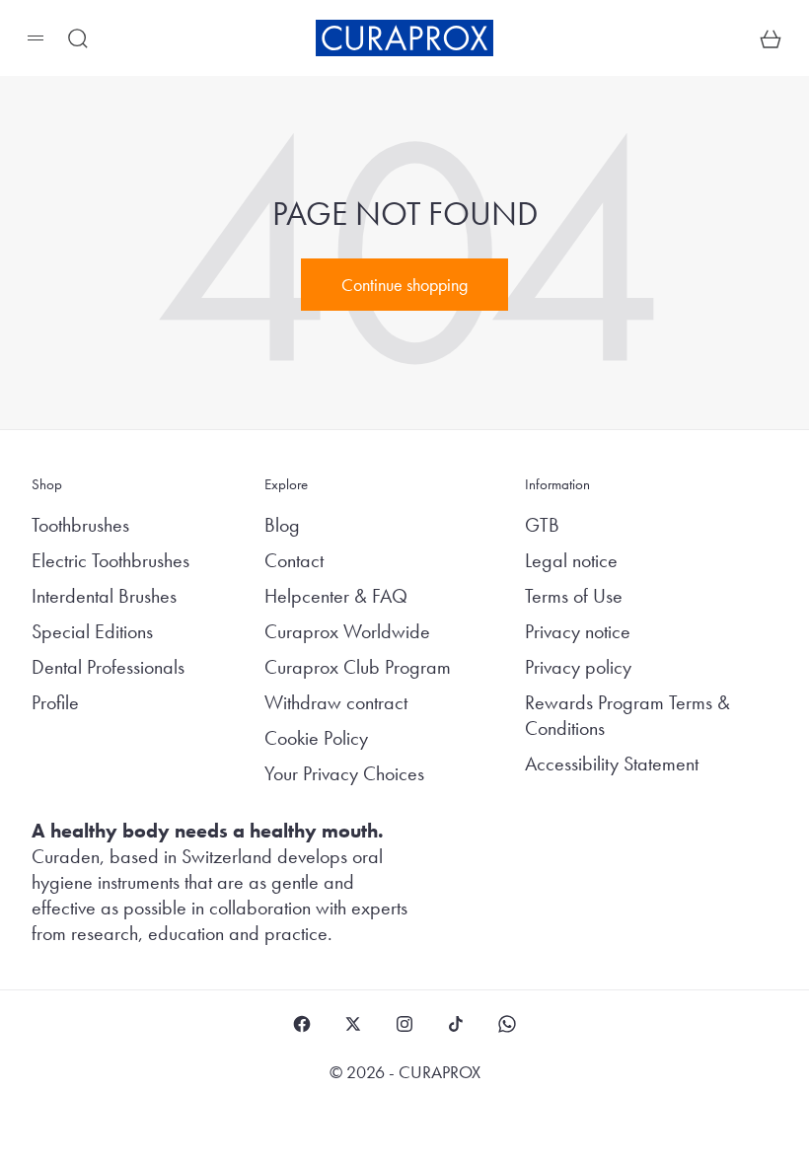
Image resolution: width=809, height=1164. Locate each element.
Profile (55, 702)
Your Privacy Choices (344, 773)
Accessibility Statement (612, 763)
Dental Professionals (108, 667)
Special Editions (92, 631)
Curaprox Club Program (357, 667)
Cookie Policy (316, 738)
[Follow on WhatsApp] (507, 1024)
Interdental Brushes (104, 596)
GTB (542, 525)
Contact (294, 560)
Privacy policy (578, 667)
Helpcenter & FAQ (335, 596)
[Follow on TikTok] (456, 1024)
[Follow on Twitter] (353, 1024)
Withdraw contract (335, 702)
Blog (282, 525)
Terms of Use (574, 596)
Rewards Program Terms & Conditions (627, 715)
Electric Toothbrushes (110, 560)
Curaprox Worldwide (347, 631)
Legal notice (571, 560)
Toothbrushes (80, 525)
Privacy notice (577, 631)
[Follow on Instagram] (404, 1024)
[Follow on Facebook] (302, 1024)
